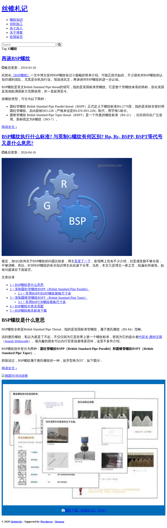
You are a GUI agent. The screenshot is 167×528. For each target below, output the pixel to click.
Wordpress (46, 521)
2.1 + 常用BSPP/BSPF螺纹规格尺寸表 (44, 293)
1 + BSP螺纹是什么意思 (27, 285)
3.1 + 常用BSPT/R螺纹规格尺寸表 (42, 302)
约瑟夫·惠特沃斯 (150, 337)
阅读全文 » (9, 127)
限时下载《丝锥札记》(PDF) (85, 510)
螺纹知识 (16, 19)
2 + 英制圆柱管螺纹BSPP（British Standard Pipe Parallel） (50, 289)
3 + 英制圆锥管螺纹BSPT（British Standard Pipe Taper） (49, 297)
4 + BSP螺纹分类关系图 (27, 306)
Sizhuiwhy (16, 521)
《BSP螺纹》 (20, 75)
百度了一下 (82, 261)
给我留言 (16, 37)
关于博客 (16, 32)
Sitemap (59, 521)
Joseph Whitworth (16, 341)
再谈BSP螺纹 (16, 58)
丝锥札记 (15, 8)
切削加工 (16, 24)
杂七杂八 (16, 28)
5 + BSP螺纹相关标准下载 (28, 310)
